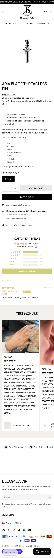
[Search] (45, 12)
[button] (15, 252)
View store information (16, 219)
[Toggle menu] (3, 12)
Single (8, 179)
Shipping (6, 98)
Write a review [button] (27, 271)
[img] (8, 287)
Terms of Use (36, 504)
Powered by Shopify (31, 546)
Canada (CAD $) (13, 523)
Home (8, 23)
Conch (18, 23)
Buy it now (27, 197)
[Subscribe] (49, 497)
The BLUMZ (15, 546)
